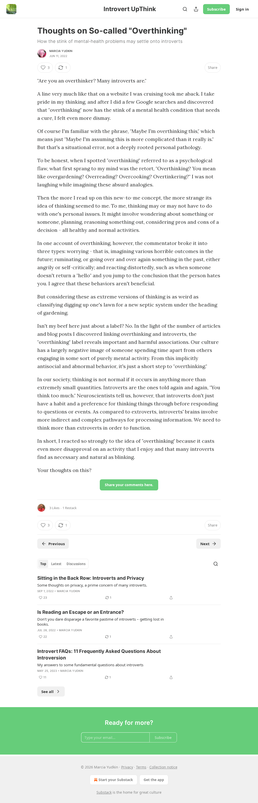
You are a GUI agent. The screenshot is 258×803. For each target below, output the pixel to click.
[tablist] (62, 564)
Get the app (154, 779)
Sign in (242, 9)
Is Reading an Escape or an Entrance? (80, 612)
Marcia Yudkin (61, 51)
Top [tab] (43, 564)
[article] (129, 588)
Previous (56, 543)
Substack (104, 792)
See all (47, 691)
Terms (141, 767)
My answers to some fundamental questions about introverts (90, 664)
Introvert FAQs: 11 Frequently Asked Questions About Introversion (99, 654)
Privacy (127, 767)
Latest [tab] (56, 564)
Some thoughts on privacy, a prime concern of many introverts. (92, 585)
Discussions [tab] (76, 564)
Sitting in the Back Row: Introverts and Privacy (90, 578)
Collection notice (163, 767)
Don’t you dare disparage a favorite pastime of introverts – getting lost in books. (100, 622)
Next (205, 543)
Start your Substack (116, 779)
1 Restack (69, 508)
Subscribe (216, 9)
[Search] (185, 9)
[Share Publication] (196, 9)
